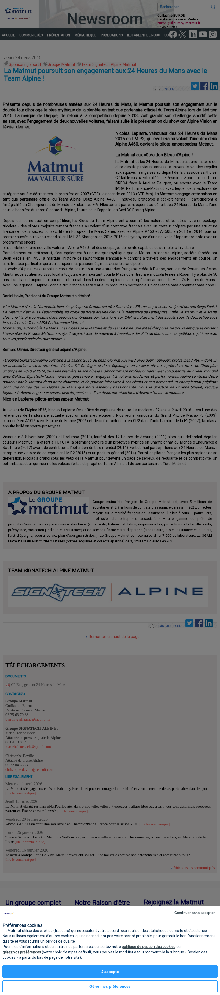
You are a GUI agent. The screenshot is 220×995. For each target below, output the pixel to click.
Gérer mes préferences (110, 986)
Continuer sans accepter (194, 913)
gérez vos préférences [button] (22, 952)
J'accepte (110, 971)
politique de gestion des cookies (148, 947)
